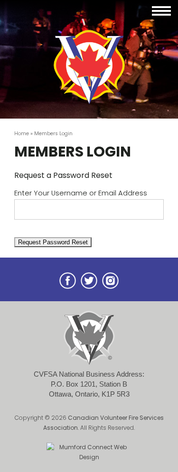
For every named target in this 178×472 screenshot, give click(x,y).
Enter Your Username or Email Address (80, 193)
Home (21, 133)
